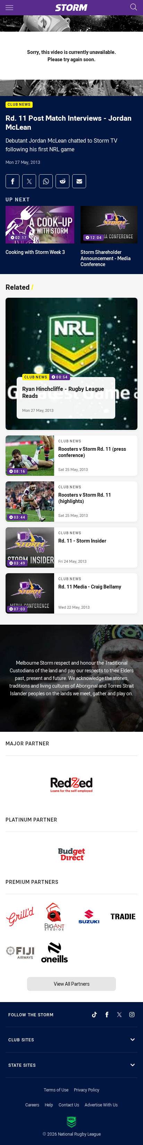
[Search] (133, 7)
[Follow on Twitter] (119, 1014)
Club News (19, 105)
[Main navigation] (9, 7)
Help (49, 1104)
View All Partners (72, 983)
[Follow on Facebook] (107, 1014)
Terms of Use (56, 1089)
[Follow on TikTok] (94, 1014)
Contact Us (69, 1104)
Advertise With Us (101, 1104)
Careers (32, 1104)
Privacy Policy (86, 1089)
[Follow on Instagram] (132, 1014)
